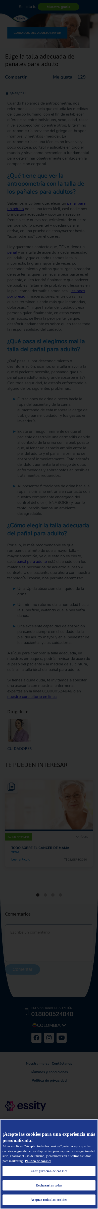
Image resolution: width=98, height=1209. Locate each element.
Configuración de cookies (49, 1171)
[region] (49, 1164)
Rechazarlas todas (49, 1185)
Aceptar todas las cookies (49, 1199)
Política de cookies (38, 1161)
